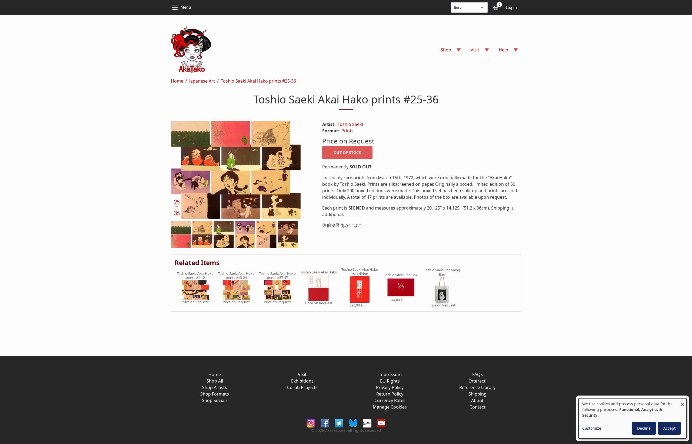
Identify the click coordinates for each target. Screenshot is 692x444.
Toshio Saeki (350, 124)
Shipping (477, 394)
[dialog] (632, 418)
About (477, 400)
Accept (669, 428)
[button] (240, 171)
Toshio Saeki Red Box (401, 275)
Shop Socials (215, 400)
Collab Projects (302, 387)
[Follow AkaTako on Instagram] (310, 422)
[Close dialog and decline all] (682, 401)
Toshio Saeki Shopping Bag (442, 272)
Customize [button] (591, 428)
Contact (477, 407)
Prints (347, 131)
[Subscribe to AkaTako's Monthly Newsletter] (381, 422)
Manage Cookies (390, 407)
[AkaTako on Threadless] (367, 422)
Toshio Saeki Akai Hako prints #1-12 (195, 276)
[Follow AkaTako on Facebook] (324, 422)
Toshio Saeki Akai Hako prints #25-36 (258, 81)
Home (177, 81)
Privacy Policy (390, 387)
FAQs (477, 374)
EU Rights (390, 381)
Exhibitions (302, 381)
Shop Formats (214, 394)
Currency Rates (389, 400)
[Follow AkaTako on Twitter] (338, 422)
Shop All (215, 381)
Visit (302, 374)
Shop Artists (214, 387)
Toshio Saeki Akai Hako (318, 272)
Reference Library (477, 387)
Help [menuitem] (500, 51)
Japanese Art (202, 81)
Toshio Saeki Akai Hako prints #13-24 (236, 276)
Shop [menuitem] (442, 51)
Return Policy (389, 394)
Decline (644, 428)
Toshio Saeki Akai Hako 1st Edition (359, 271)
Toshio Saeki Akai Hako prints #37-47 (277, 276)
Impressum (390, 374)
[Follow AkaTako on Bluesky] (353, 422)
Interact (477, 381)
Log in (511, 7)
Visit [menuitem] (471, 51)
